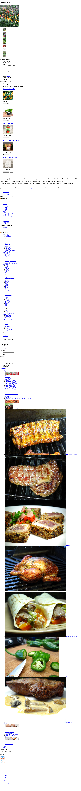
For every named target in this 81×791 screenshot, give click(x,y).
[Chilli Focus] (8, 133)
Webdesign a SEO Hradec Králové (7, 789)
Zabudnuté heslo (3, 358)
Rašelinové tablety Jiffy (10, 106)
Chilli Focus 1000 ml (9, 123)
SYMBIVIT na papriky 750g (11, 140)
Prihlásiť (2, 356)
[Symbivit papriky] (8, 150)
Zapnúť (8, 76)
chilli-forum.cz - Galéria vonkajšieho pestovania (29, 188)
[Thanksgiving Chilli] (8, 99)
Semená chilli (5, 193)
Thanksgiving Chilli (9, 89)
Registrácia (2, 357)
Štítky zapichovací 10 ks (10, 157)
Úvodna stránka (6, 192)
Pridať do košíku (4, 81)
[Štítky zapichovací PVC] (8, 168)
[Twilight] (9, 27)
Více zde (4, 348)
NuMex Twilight (6, 194)
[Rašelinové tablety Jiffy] (8, 116)
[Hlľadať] (12, 196)
